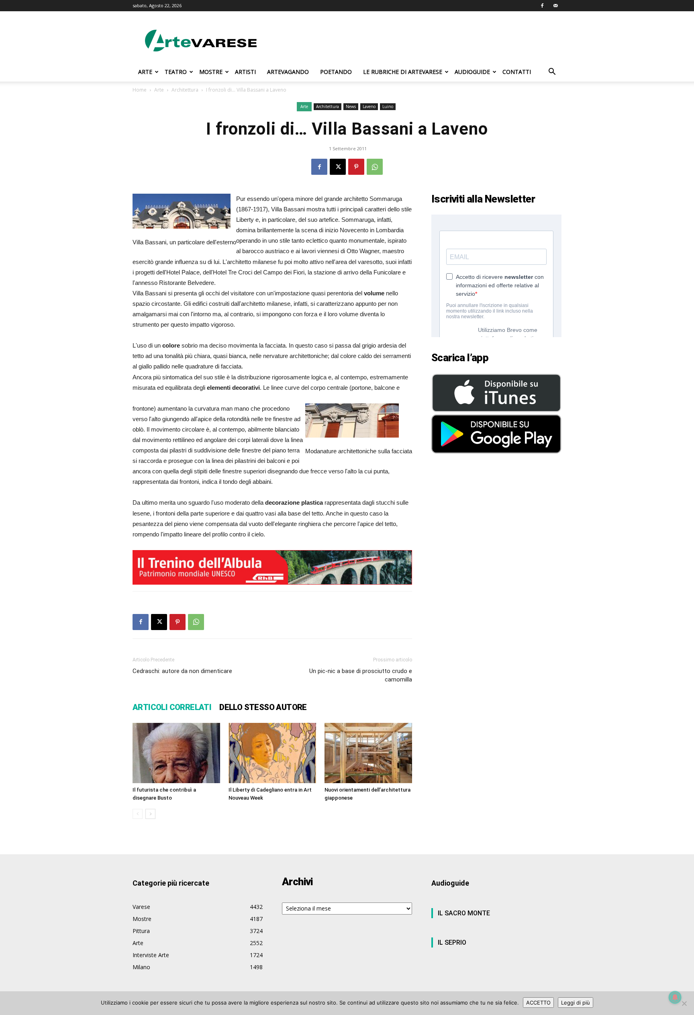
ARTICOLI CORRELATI (172, 707)
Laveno (369, 106)
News (351, 106)
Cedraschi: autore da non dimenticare (182, 671)
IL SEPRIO (452, 942)
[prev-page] (138, 814)
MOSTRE (210, 72)
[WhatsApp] (375, 167)
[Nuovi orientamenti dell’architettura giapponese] (368, 753)
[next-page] (150, 814)
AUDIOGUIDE (472, 72)
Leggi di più (575, 1002)
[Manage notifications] (675, 997)
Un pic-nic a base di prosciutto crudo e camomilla (360, 675)
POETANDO (336, 72)
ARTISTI (245, 72)
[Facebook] (542, 5)
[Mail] (555, 5)
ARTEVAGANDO (288, 72)
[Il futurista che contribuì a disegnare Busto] (176, 753)
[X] (338, 167)
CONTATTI (516, 72)
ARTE (145, 72)
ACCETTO (538, 1002)
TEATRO (176, 72)
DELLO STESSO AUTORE (263, 707)
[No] (684, 1003)
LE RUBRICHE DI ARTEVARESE (402, 72)
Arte (159, 89)
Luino (387, 106)
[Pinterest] (356, 167)
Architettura (184, 89)
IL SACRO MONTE (464, 913)
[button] (551, 72)
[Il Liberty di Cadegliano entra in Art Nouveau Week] (272, 753)
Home (140, 89)
